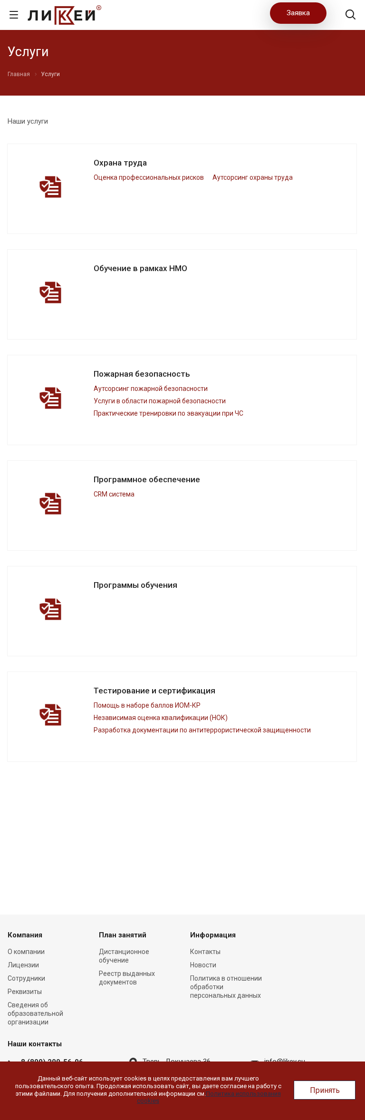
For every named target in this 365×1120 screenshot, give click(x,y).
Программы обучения (135, 585)
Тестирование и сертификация (154, 690)
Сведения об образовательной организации (35, 1013)
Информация (213, 935)
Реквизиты (25, 991)
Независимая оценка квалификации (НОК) (161, 717)
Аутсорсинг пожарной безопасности (151, 388)
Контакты (205, 951)
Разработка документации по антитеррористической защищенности (202, 730)
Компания (25, 935)
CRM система (114, 494)
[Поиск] (350, 15)
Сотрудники (26, 978)
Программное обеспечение (147, 479)
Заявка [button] (298, 13)
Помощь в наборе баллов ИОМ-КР (147, 705)
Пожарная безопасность (142, 374)
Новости (203, 965)
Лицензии (23, 965)
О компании (26, 951)
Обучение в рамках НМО (140, 268)
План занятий (122, 935)
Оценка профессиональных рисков (149, 177)
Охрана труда (120, 162)
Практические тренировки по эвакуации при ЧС (168, 413)
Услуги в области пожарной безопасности (160, 401)
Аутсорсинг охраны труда (252, 177)
